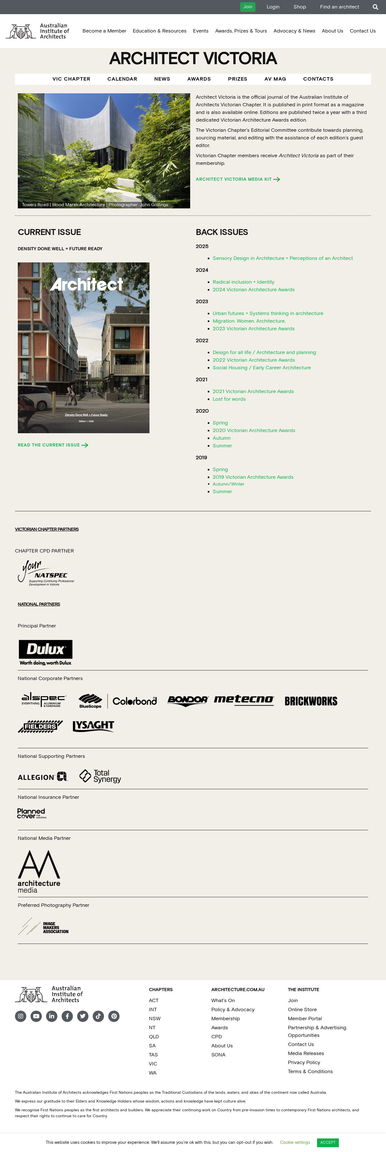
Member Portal (305, 1018)
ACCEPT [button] (327, 1142)
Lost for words (229, 399)
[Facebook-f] (67, 1016)
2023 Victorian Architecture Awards (254, 328)
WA (153, 1073)
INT (153, 1009)
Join (293, 1000)
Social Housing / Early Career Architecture (262, 367)
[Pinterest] (114, 1016)
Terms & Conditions (310, 1071)
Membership (225, 1018)
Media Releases (306, 1053)
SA (152, 1046)
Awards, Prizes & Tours (241, 31)
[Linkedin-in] (51, 1016)
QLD (154, 1037)
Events (201, 31)
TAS (153, 1055)
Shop (300, 7)
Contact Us (363, 31)
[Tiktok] (98, 1016)
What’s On (223, 1000)
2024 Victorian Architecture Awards (254, 289)
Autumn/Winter (228, 484)
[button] (375, 7)
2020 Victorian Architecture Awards (254, 430)
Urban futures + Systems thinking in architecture (268, 313)
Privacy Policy (304, 1062)
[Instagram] (20, 1016)
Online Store (302, 1009)
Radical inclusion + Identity (243, 282)
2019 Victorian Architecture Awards (253, 477)
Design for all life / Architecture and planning (264, 352)
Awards (219, 1027)
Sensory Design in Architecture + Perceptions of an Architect (283, 258)
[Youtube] (36, 1016)
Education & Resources (160, 31)
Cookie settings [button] (295, 1142)
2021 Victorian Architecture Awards (253, 391)
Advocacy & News (294, 31)
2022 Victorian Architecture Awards (254, 360)
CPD (216, 1037)
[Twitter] (82, 1016)
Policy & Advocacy (233, 1009)
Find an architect (339, 7)
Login (273, 7)
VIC (153, 1064)
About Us (332, 31)
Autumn (222, 438)
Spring (220, 423)
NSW (155, 1018)
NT (152, 1027)
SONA (218, 1055)
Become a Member (104, 31)
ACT (154, 1000)
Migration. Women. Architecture (249, 321)
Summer (222, 446)
